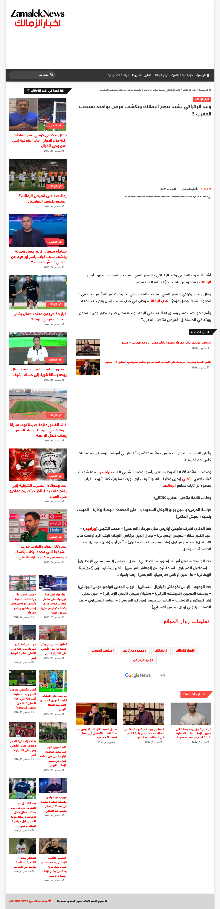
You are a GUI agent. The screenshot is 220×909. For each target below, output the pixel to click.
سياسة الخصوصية (118, 75)
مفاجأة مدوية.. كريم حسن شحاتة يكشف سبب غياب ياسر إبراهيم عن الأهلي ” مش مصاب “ (39, 257)
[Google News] (138, 675)
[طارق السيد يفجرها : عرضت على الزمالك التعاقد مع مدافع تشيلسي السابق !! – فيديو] (88, 367)
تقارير (147, 75)
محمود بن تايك (133, 651)
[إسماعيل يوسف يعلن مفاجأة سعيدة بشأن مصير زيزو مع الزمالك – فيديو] (88, 347)
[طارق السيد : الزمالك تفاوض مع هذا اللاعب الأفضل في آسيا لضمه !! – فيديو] (96, 714)
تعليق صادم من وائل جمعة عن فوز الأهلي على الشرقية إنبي (54, 649)
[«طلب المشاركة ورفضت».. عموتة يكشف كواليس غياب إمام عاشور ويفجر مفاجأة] (22, 582)
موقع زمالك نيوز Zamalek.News (28, 901)
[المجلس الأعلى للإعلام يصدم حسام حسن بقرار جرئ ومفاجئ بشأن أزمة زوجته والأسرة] (53, 846)
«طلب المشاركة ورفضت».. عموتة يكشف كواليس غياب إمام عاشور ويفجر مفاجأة (23, 604)
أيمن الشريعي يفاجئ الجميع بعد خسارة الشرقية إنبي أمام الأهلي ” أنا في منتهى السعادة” (23, 699)
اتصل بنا (136, 75)
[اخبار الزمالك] (38, 18)
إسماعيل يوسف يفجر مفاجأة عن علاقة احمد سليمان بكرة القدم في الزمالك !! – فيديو (144, 733)
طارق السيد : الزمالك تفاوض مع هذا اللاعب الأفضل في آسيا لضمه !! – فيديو (97, 733)
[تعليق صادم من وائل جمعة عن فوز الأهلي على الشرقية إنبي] (53, 632)
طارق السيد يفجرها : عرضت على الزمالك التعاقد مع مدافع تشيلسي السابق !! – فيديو (158, 362)
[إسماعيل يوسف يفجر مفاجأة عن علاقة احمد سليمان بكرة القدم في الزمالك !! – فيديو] (143, 714)
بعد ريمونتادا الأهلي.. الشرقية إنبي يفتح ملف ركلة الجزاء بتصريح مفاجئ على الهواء (38, 491)
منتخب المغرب (102, 651)
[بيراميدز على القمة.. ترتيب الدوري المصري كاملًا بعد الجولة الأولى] (53, 681)
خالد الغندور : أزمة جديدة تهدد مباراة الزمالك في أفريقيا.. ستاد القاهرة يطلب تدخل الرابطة (38, 430)
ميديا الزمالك (161, 75)
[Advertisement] (144, 34)
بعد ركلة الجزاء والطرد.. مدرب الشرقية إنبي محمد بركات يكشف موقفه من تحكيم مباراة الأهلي (41, 552)
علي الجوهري (188, 189)
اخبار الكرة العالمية (182, 75)
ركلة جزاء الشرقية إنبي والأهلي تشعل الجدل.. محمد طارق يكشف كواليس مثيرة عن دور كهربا (54, 604)
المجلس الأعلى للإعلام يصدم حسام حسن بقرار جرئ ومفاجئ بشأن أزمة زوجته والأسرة (54, 867)
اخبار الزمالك (189, 90)
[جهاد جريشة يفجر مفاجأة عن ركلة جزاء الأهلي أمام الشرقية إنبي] (22, 632)
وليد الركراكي (142, 660)
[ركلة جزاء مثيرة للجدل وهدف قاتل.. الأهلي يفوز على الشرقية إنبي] (22, 729)
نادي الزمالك (158, 301)
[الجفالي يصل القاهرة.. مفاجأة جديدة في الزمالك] (22, 846)
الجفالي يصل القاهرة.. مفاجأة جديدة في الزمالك (25, 862)
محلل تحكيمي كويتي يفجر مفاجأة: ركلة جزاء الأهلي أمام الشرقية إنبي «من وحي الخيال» (39, 140)
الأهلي (187, 479)
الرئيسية (201, 75)
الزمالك (205, 282)
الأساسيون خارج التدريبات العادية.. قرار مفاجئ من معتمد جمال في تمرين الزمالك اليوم (53, 756)
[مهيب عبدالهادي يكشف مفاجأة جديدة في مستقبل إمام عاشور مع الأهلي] (53, 785)
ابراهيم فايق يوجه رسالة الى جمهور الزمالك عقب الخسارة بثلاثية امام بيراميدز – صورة (193, 733)
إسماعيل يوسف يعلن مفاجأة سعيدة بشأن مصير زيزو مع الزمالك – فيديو (166, 343)
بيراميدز (106, 472)
